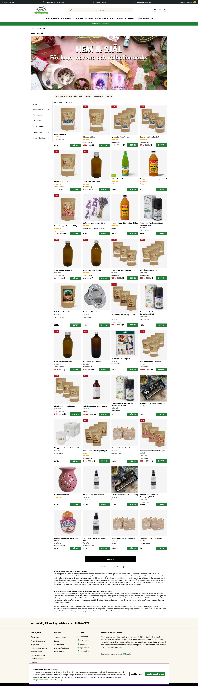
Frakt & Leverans (38, 641)
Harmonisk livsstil (75, 96)
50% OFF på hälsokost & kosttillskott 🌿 (99, 23)
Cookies (34, 662)
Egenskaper (37, 132)
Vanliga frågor (37, 659)
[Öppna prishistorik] (93, 145)
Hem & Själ (89, 18)
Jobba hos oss (60, 637)
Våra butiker (59, 651)
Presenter (109, 96)
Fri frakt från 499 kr (9, 2)
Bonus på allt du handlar (144, 2)
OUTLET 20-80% (101, 18)
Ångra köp (35, 637)
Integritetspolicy (39, 680)
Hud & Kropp (78, 18)
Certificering (59, 644)
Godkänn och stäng (155, 674)
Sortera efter (38, 109)
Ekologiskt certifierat (187, 2)
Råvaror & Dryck (52, 18)
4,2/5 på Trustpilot (100, 2)
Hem (32, 28)
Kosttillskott (66, 18)
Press (56, 641)
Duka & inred (98, 96)
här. (50, 677)
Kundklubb (84, 651)
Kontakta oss (36, 651)
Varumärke (37, 115)
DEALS (112, 18)
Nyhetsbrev (85, 647)
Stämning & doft (61, 96)
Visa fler (110, 559)
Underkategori (38, 126)
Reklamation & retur (39, 648)
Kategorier (37, 120)
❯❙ (124, 567)
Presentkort (148, 18)
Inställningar (136, 674)
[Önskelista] (160, 10)
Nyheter (120, 18)
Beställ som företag (39, 655)
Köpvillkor (35, 644)
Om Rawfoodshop (61, 648)
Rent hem (88, 96)
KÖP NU (133, 145)
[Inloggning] (155, 10)
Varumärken (130, 18)
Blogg (139, 18)
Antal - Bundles (39, 138)
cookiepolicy (57, 680)
